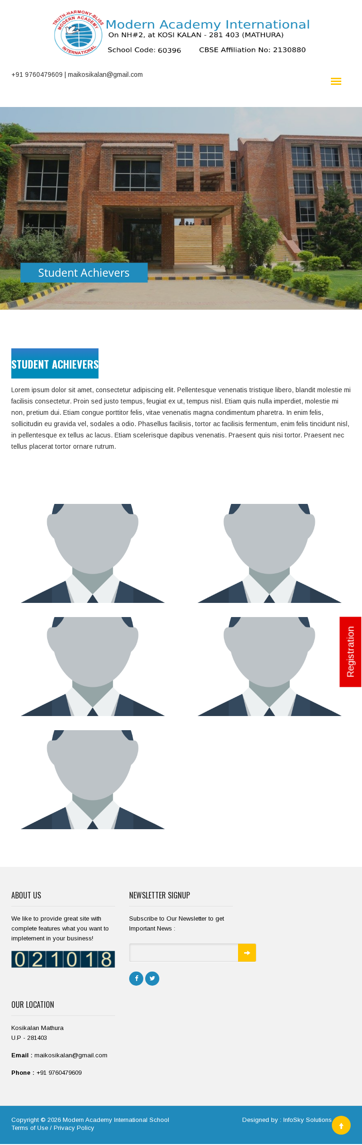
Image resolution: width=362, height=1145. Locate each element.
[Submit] (247, 953)
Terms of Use (29, 1127)
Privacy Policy (74, 1127)
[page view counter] (63, 959)
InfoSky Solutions (307, 1119)
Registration (351, 652)
